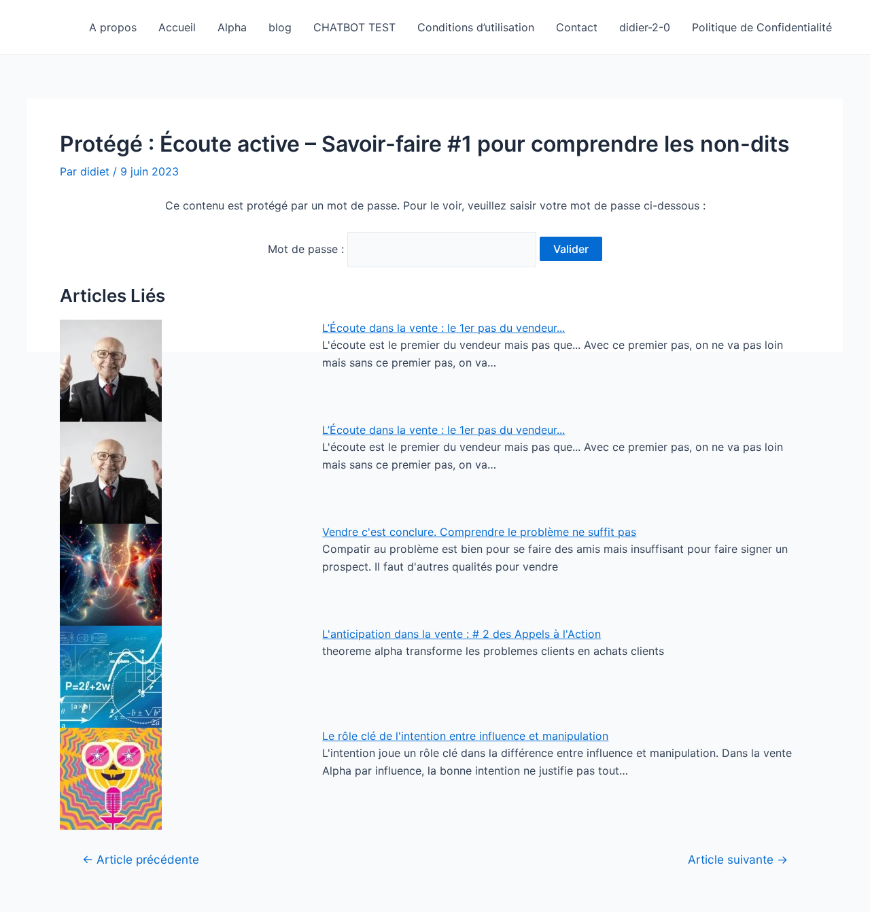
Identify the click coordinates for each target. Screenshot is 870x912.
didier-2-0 (644, 27)
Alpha (232, 27)
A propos (113, 27)
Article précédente (140, 859)
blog (280, 27)
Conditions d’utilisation (475, 27)
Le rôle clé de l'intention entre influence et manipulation (465, 736)
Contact (576, 27)
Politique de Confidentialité (762, 27)
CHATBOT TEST (354, 27)
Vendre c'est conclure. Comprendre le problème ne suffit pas (479, 532)
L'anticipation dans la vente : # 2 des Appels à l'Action (461, 634)
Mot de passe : (307, 249)
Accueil (177, 27)
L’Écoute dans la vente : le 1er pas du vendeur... (443, 328)
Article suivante (738, 859)
